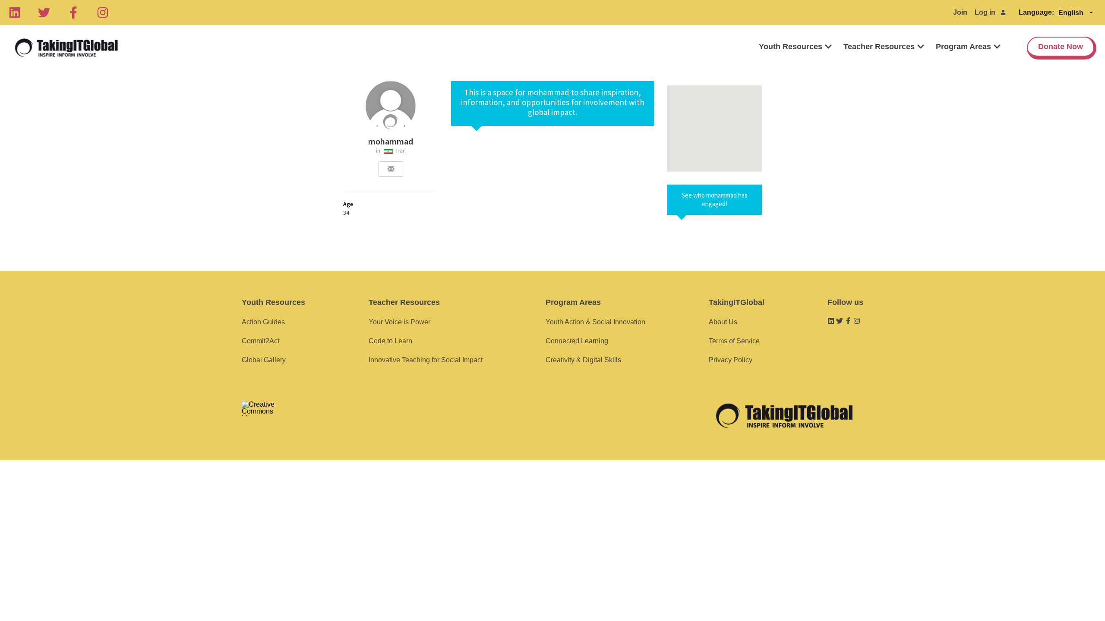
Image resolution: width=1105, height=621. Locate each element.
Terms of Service (734, 341)
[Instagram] (103, 12)
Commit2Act (260, 341)
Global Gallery (264, 360)
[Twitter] (44, 12)
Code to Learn (390, 341)
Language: (1036, 12)
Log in (985, 12)
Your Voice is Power (399, 322)
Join (960, 12)
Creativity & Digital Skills (583, 360)
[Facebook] (73, 12)
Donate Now (1060, 46)
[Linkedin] (15, 12)
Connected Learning (577, 341)
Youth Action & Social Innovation (595, 322)
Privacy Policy (730, 360)
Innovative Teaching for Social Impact (426, 360)
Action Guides (263, 322)
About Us (723, 322)
